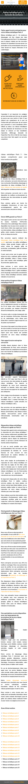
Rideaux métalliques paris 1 (11, 713)
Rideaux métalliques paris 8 (11, 730)
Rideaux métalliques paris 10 (11, 736)
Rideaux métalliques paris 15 (11, 753)
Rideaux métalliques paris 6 (11, 724)
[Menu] (2, 2)
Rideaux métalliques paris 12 (11, 744)
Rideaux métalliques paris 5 (11, 721)
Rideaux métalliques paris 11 (11, 742)
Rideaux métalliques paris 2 (11, 716)
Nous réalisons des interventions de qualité (14, 187)
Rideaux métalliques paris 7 (11, 727)
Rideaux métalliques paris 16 (11, 756)
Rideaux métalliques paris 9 (11, 733)
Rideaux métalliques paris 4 (11, 719)
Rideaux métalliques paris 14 (11, 750)
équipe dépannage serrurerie (17, 680)
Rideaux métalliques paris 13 (11, 747)
